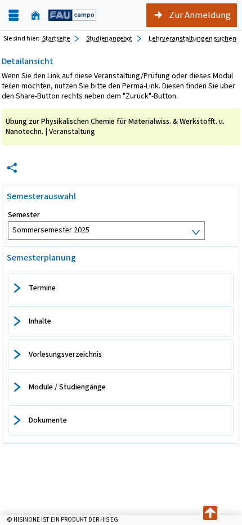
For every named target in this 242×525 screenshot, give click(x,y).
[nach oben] (210, 513)
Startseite (56, 38)
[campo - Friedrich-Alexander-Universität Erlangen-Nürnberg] (72, 15)
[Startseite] (35, 15)
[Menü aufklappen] (13, 15)
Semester (24, 215)
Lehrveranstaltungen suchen (192, 38)
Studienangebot (109, 38)
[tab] (120, 288)
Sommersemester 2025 (50, 230)
